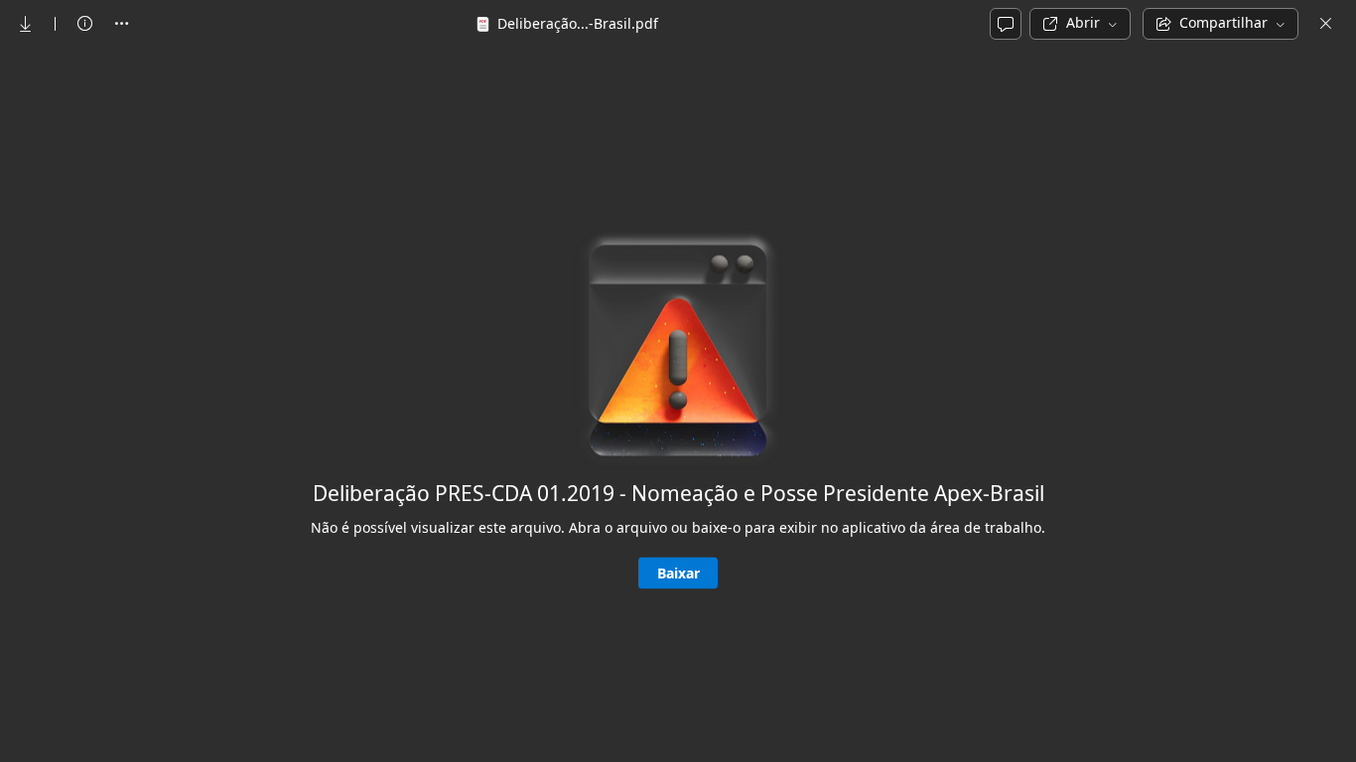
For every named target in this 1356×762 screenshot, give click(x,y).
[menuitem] (26, 24)
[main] (678, 403)
